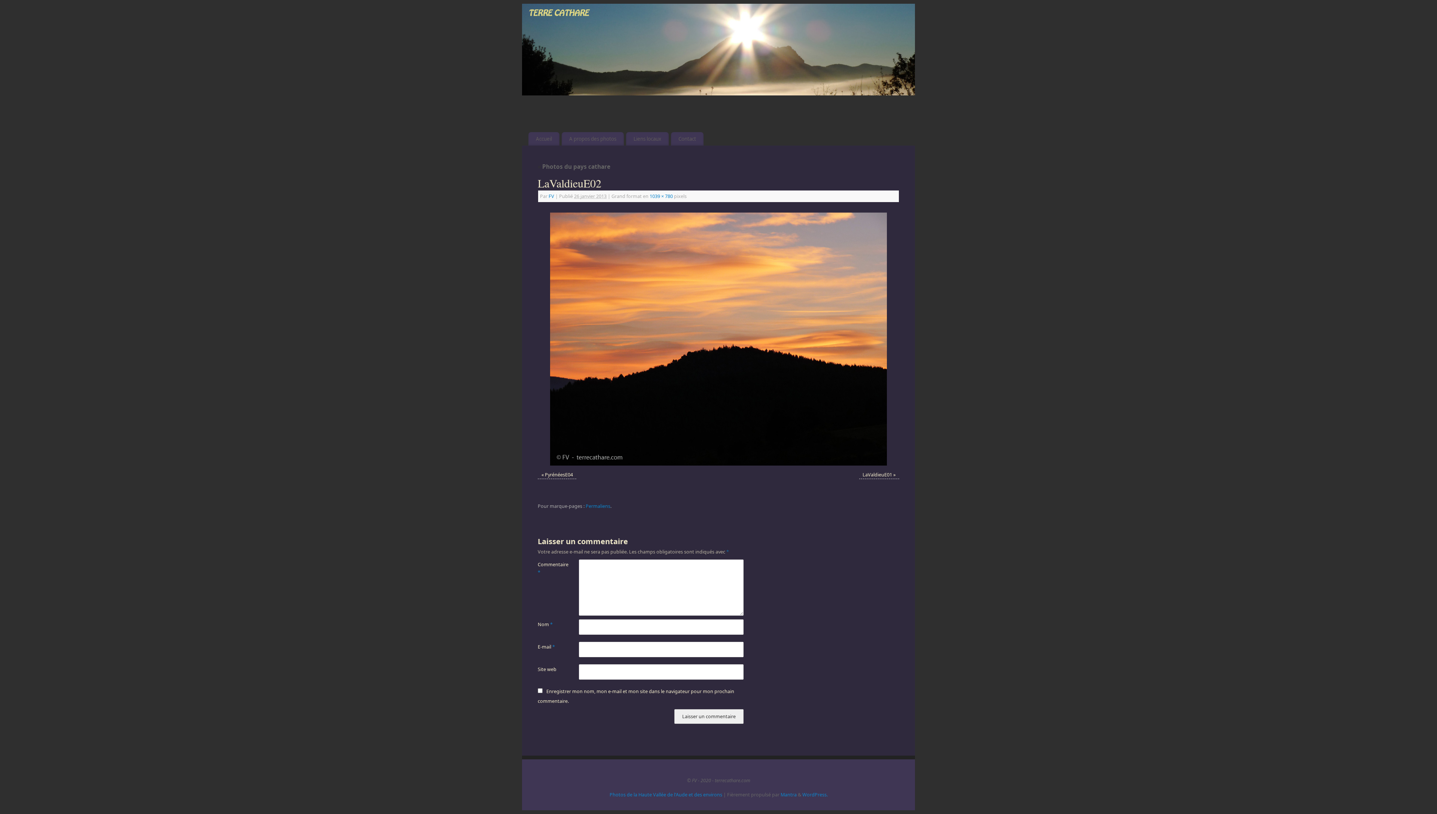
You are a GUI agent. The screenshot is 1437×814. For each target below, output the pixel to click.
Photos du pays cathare (574, 167)
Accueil (544, 138)
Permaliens (598, 506)
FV (551, 196)
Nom (545, 624)
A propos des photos (592, 138)
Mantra (789, 795)
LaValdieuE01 (877, 475)
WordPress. (815, 795)
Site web (547, 669)
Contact (687, 138)
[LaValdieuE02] (718, 339)
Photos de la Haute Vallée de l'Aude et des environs (666, 795)
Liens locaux (647, 138)
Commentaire (548, 568)
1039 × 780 (661, 196)
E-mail (546, 647)
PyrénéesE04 (559, 475)
